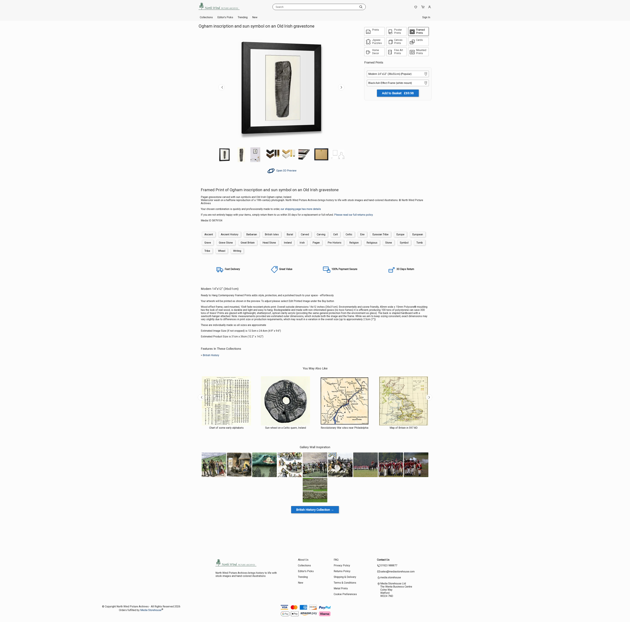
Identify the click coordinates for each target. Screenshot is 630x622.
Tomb (419, 242)
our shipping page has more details (301, 209)
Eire (362, 234)
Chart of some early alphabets (226, 427)
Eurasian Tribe (380, 234)
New (254, 17)
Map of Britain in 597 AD (404, 427)
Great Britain (248, 242)
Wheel (221, 250)
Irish (302, 242)
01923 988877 (388, 565)
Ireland (288, 242)
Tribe (207, 250)
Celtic (349, 234)
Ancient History (229, 234)
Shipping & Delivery (345, 577)
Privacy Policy (342, 565)
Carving (321, 234)
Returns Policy (342, 571)
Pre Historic (334, 242)
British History (211, 355)
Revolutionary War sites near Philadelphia (344, 427)
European (417, 234)
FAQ (336, 559)
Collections (206, 17)
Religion (354, 242)
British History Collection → (315, 510)
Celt (335, 234)
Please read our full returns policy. (353, 214)
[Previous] (221, 87)
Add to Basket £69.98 (398, 93)
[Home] (219, 10)
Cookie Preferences (345, 594)
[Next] (341, 87)
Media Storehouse (150, 610)
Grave (207, 242)
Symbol (404, 242)
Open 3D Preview (286, 170)
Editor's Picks (225, 17)
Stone (388, 242)
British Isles (272, 234)
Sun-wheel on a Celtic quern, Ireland (285, 427)
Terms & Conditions (345, 582)
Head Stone (269, 242)
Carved (305, 234)
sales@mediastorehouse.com (397, 571)
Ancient (208, 234)
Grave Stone (226, 242)
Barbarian (251, 234)
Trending (243, 17)
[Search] (361, 7)
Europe (400, 234)
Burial (290, 234)
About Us (303, 559)
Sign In (426, 17)
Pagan (316, 242)
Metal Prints (341, 588)
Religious (372, 242)
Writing (237, 250)
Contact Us (383, 559)
